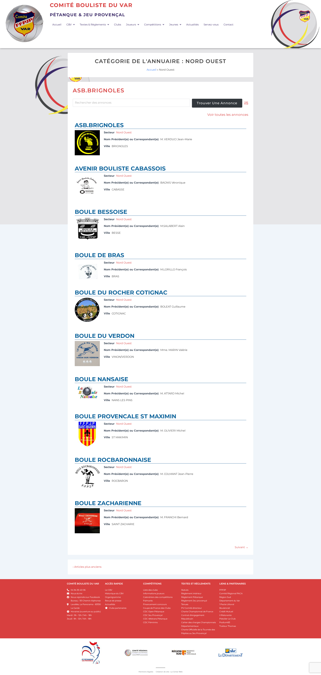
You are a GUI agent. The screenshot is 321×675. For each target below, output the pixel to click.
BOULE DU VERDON (104, 335)
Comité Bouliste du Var (91, 5)
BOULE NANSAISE (101, 379)
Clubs (117, 24)
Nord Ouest (124, 132)
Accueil (56, 24)
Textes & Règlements (93, 24)
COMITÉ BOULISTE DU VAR (83, 583)
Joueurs (131, 24)
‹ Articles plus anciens (87, 566)
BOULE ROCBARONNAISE (113, 459)
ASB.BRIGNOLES (99, 125)
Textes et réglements (195, 583)
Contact (228, 24)
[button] (70, 24)
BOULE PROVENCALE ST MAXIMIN (125, 416)
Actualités (192, 24)
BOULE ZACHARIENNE (108, 503)
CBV (69, 24)
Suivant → (241, 547)
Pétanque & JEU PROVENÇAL (87, 14)
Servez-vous (211, 24)
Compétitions (152, 24)
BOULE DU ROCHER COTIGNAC (121, 292)
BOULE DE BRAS (99, 255)
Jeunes (173, 24)
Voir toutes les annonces (227, 115)
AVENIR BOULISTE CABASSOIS (120, 168)
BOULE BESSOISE (101, 211)
